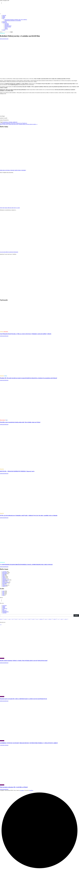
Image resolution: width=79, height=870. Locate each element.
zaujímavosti (15, 122)
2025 (3, 592)
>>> (1, 624)
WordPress (31, 790)
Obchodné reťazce (8, 25)
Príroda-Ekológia (8, 26)
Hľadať (76, 615)
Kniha (3, 575)
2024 (3, 593)
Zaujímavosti (4, 22)
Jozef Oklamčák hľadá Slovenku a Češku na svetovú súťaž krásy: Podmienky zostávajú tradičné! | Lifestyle (25, 333)
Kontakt (3, 29)
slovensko (10, 122)
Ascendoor (22, 790)
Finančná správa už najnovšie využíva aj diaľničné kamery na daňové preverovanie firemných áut (23, 698)
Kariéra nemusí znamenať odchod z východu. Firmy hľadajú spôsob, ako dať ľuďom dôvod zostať (23, 660)
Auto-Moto (7, 23)
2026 (3, 591)
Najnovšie (4, 15)
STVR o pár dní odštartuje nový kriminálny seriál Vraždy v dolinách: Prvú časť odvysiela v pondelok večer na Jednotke (28, 515)
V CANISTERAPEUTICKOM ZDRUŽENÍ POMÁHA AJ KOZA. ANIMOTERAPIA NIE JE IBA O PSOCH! (26, 564)
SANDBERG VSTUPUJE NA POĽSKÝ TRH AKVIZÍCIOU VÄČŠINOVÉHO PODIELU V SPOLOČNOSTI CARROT (29, 743)
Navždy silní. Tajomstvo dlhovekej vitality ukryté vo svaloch (10, 207)
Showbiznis (4, 21)
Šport (3, 18)
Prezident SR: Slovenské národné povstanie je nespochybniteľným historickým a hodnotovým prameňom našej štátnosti (28, 378)
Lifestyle (6, 28)
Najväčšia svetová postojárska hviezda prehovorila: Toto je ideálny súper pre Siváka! (20, 422)
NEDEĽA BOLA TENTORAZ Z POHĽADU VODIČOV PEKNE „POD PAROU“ (13, 170)
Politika (3, 17)
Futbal (13, 20)
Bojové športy (16, 19)
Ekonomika (7, 24)
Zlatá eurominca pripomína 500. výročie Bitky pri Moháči (14, 787)
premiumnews (5, 122)
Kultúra (3, 16)
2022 (3, 595)
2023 (3, 594)
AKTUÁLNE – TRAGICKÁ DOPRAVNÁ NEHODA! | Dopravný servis (17, 471)
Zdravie (6, 27)
